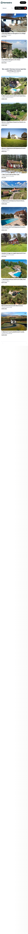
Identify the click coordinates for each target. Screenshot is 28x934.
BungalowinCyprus (6, 35)
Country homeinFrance (7, 97)
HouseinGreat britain (7, 333)
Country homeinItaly (7, 307)
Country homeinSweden (8, 176)
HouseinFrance (5, 123)
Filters (21, 8)
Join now (23, 2)
